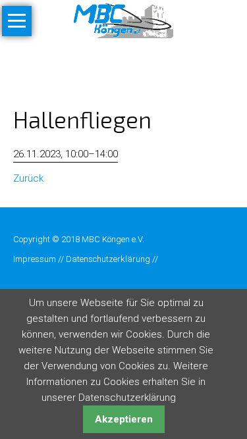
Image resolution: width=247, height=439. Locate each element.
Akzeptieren (124, 419)
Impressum (34, 259)
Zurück (28, 178)
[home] (123, 20)
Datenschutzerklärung (108, 259)
